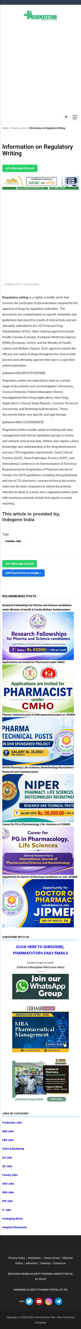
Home (5, 128)
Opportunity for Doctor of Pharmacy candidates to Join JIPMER (39, 876)
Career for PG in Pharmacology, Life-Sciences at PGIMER (36, 824)
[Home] (40, 15)
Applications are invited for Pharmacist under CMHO (33, 662)
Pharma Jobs (19, 128)
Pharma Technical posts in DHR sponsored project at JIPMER (38, 714)
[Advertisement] (40, 66)
